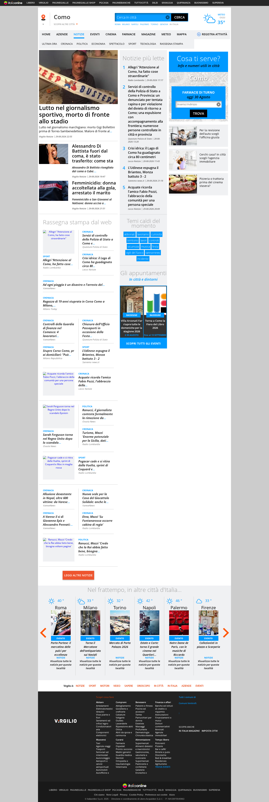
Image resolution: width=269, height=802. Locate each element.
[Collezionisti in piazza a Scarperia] (208, 622)
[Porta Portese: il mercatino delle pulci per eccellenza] (61, 622)
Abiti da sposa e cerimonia (124, 734)
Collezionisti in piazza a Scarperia (208, 645)
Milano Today (50, 308)
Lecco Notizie (89, 269)
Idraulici (100, 711)
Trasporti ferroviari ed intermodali (102, 752)
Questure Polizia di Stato (95, 246)
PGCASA (104, 3)
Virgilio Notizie (46, 136)
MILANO (126, 24)
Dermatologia (142, 732)
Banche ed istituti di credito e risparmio (164, 708)
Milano (90, 607)
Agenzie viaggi (103, 746)
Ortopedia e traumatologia (123, 762)
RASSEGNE (131, 315)
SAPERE (128, 685)
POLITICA (82, 44)
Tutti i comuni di (187, 697)
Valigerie (120, 717)
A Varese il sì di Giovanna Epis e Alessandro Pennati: (58, 520)
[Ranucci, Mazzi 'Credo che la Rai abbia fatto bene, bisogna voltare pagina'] (58, 542)
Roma (61, 607)
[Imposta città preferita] (44, 17)
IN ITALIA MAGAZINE (189, 730)
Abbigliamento (123, 705)
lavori (143, 240)
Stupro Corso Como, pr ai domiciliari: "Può (58, 353)
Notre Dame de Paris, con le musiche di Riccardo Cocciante (179, 650)
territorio (132, 240)
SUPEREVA (218, 3)
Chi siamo (99, 795)
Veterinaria (121, 766)
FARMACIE (128, 34)
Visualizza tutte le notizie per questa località (60, 664)
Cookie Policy (136, 795)
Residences (160, 760)
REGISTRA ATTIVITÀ (214, 34)
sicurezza (133, 246)
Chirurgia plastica (144, 735)
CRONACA (67, 44)
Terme (138, 714)
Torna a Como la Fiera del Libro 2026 (155, 324)
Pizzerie (159, 746)
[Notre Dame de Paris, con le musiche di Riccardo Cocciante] (179, 622)
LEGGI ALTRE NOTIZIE (78, 575)
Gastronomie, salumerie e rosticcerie (142, 755)
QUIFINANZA (183, 3)
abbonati (129, 234)
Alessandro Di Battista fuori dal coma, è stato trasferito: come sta (92, 153)
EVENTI (95, 34)
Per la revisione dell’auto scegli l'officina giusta (209, 133)
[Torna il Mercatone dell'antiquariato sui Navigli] (90, 622)
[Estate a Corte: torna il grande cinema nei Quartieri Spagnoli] (149, 622)
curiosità (156, 234)
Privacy (123, 795)
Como (62, 17)
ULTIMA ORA (49, 44)
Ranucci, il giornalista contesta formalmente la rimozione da (97, 414)
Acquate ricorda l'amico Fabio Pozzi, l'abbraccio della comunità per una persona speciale (142, 196)
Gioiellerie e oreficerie (122, 710)
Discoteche (160, 755)
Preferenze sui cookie (156, 795)
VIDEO (116, 685)
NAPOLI (134, 24)
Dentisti (120, 757)
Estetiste (139, 723)
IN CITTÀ (158, 685)
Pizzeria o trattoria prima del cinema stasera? (211, 182)
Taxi (98, 743)
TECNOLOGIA (148, 44)
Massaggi (140, 726)
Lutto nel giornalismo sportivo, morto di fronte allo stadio (74, 114)
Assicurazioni (161, 714)
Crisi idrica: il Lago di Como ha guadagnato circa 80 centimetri (144, 152)
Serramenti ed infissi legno (103, 722)
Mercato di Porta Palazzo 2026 (120, 645)
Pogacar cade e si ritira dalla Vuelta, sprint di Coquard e (94, 465)
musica (145, 246)
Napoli (149, 607)
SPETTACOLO (116, 44)
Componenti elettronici (102, 734)
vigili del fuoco (134, 252)
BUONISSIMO (201, 3)
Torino (119, 607)
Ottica (119, 729)
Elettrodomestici (104, 708)
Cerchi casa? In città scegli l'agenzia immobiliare (212, 158)
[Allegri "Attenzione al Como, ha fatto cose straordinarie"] (58, 235)
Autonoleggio (103, 757)
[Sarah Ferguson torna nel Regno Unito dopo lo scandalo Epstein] (58, 409)
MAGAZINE (148, 34)
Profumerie (141, 729)
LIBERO (31, 3)
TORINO (154, 24)
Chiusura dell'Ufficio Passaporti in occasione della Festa (96, 330)
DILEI (155, 3)
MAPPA (181, 34)
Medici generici (123, 752)
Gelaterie (140, 769)
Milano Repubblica (52, 358)
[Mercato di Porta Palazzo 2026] (120, 622)
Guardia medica (124, 755)
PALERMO (144, 24)
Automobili (102, 769)
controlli (154, 240)
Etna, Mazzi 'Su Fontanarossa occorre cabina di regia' (97, 520)
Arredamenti (102, 705)
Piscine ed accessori (140, 710)
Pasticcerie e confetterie (141, 765)
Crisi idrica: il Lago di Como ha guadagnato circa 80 (97, 262)
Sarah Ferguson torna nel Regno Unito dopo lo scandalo (58, 438)
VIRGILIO (43, 3)
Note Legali (112, 795)
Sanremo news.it (90, 362)
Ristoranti (160, 743)
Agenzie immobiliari (161, 734)
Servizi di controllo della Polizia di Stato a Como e (97, 239)
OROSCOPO (143, 685)
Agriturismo (161, 763)
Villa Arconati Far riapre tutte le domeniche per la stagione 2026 (131, 326)
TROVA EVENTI (162, 766)
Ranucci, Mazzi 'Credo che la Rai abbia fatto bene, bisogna (93, 547)
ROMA (118, 24)
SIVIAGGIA (167, 3)
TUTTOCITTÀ (141, 3)
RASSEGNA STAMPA (171, 44)
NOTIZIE (79, 34)
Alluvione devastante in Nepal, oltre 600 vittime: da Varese (57, 498)
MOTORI (104, 685)
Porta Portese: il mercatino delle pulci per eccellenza (61, 649)
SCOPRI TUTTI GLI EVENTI (143, 343)
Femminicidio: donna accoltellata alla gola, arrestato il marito (94, 188)
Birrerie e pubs (162, 752)
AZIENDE (62, 34)
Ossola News (49, 446)
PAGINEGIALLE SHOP (83, 3)
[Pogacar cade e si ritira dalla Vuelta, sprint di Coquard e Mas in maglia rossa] (58, 462)
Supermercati (142, 743)
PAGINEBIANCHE (121, 3)
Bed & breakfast (163, 757)
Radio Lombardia (51, 267)
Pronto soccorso (124, 749)
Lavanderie (121, 723)
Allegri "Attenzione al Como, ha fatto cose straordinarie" (143, 71)
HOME (46, 34)
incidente (143, 259)
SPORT (132, 44)
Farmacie (120, 743)
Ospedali (120, 746)
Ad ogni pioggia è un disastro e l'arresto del (74, 285)
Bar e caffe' (160, 749)
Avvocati (159, 729)
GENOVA (164, 24)
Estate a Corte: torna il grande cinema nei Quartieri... (149, 649)
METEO (166, 34)
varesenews (153, 252)
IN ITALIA (174, 24)
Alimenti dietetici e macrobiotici (144, 748)
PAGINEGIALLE (60, 3)
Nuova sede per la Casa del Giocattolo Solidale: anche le (95, 498)
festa (155, 246)
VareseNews (49, 288)
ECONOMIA (98, 44)
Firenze (208, 607)
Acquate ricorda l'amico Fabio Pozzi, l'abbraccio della (94, 381)
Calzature (120, 714)
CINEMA (111, 34)
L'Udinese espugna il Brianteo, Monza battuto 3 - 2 (96, 354)
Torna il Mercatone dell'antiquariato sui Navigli (90, 649)
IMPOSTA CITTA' (210, 730)
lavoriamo (143, 234)
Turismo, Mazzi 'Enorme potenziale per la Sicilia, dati (95, 436)
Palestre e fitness (144, 705)
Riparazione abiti (124, 726)
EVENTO (61, 638)
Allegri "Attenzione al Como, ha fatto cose (58, 262)
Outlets (119, 720)
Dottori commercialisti (162, 725)
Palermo (179, 607)
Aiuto (172, 795)
